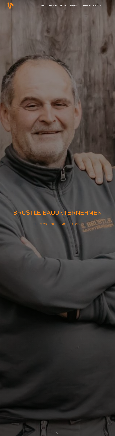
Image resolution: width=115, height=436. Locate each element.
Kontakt (63, 5)
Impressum (74, 5)
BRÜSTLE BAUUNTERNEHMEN (57, 212)
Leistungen (52, 5)
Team (43, 5)
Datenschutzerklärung (92, 5)
